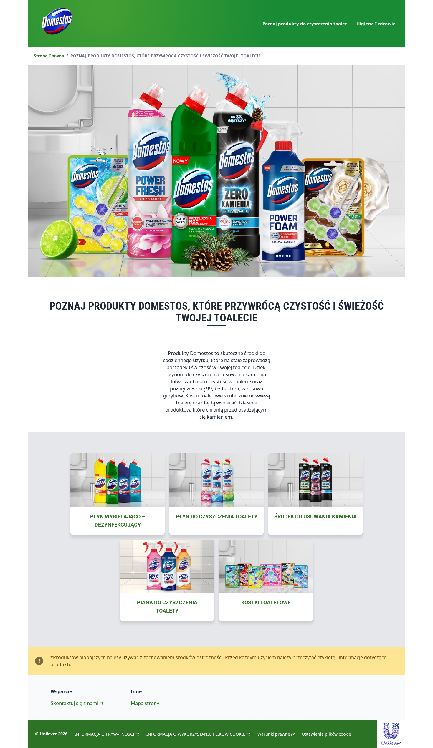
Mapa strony (145, 703)
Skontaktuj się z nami (74, 703)
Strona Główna (49, 56)
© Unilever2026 (51, 734)
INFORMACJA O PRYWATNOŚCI (104, 734)
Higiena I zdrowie (376, 23)
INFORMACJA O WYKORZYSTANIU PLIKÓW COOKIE (195, 734)
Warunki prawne (273, 734)
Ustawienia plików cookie (326, 734)
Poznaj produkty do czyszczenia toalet (304, 23)
